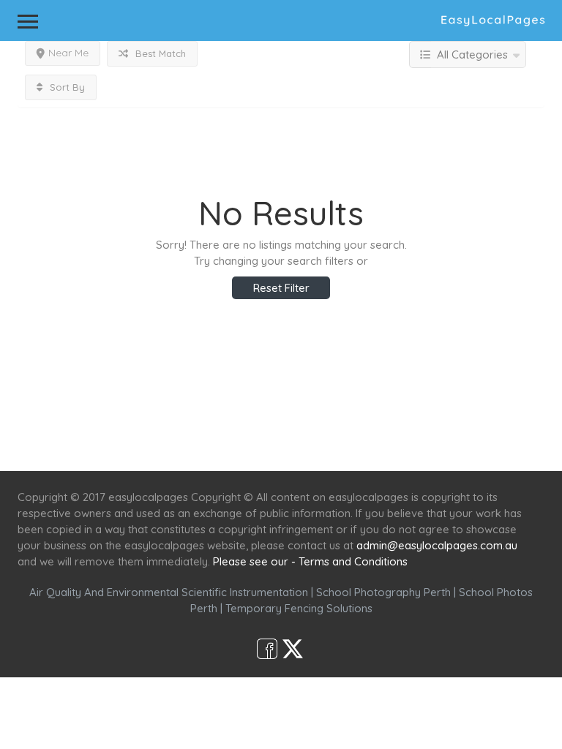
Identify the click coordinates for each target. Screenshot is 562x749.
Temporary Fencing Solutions (298, 608)
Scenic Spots (282, 444)
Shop (402, 444)
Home (139, 444)
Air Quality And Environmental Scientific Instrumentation (168, 592)
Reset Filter (281, 288)
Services (202, 444)
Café (352, 444)
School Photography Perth (383, 592)
